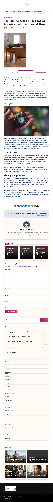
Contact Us (46, 499)
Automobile (8, 376)
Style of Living (8, 421)
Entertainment (8, 386)
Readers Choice (8, 17)
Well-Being (7, 438)
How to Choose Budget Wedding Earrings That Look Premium (20, 347)
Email (7, 295)
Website (7, 301)
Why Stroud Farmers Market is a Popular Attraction (18, 336)
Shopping (7, 414)
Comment (8, 269)
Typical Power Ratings (10, 352)
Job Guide (7, 396)
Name (7, 288)
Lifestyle (7, 403)
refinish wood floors (41, 72)
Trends (6, 431)
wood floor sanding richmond (25, 70)
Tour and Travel (9, 428)
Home (34, 496)
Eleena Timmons (12, 253)
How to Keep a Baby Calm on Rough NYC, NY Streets (18, 341)
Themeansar (7, 498)
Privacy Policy (40, 496)
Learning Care (8, 400)
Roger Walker (11, 27)
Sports (6, 417)
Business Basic (8, 379)
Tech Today (8, 424)
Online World (8, 407)
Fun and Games (9, 390)
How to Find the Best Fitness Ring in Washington (17, 331)
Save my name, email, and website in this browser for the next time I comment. (25, 308)
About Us (47, 496)
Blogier (21, 496)
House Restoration (9, 393)
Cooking (7, 383)
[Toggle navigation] (5, 4)
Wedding (7, 434)
